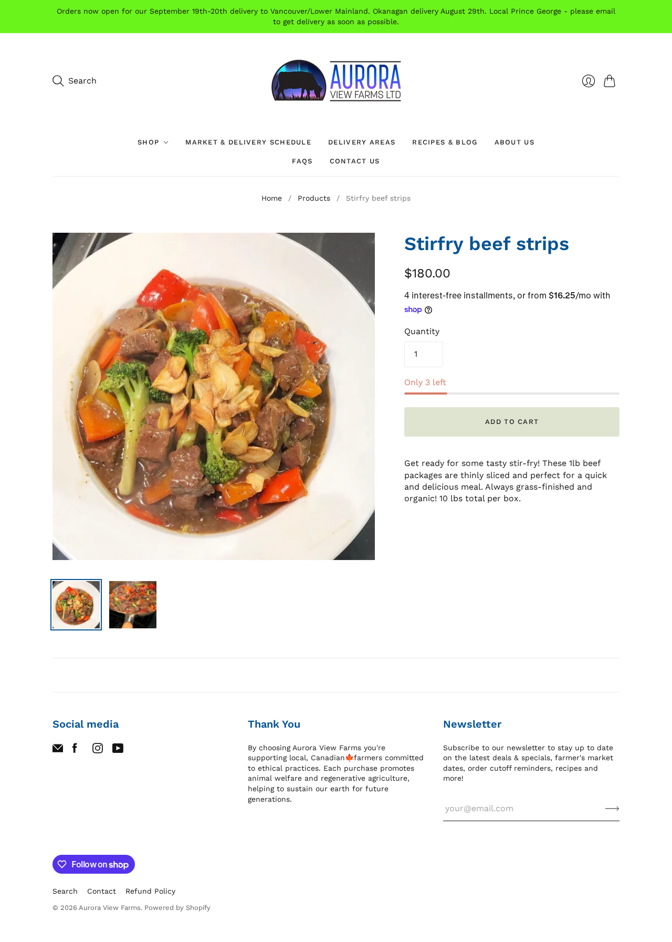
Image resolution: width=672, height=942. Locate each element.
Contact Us (355, 161)
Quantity (421, 331)
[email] (57, 750)
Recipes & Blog (444, 142)
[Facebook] (74, 750)
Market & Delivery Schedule (248, 142)
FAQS (302, 161)
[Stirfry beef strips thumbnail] (76, 604)
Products (314, 198)
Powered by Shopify (177, 908)
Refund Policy (150, 891)
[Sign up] (612, 808)
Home (271, 198)
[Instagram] (97, 750)
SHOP (148, 142)
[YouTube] (117, 750)
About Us (514, 142)
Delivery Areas (361, 142)
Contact (101, 891)
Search (65, 891)
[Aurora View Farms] (336, 80)
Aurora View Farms (110, 908)
